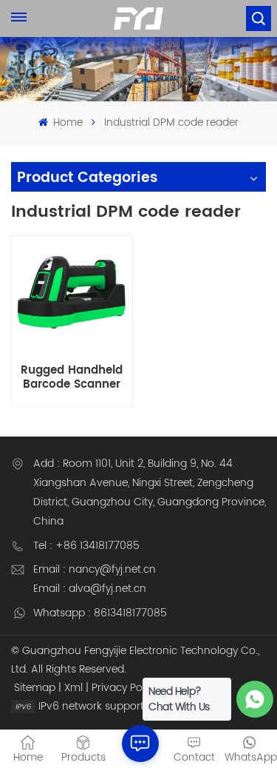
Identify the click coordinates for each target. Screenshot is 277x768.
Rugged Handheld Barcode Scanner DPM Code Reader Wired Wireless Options (72, 377)
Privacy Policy (125, 687)
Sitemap (34, 687)
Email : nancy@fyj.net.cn (94, 569)
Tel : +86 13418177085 (86, 545)
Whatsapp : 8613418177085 (100, 613)
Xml (73, 687)
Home (66, 122)
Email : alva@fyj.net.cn (89, 588)
